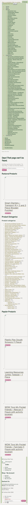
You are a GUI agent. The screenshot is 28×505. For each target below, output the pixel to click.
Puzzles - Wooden (10, 283)
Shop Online (8, 468)
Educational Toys (12, 81)
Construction (11, 75)
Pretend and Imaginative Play (15, 112)
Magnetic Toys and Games (15, 95)
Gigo (9, 32)
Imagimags (11, 35)
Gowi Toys (10, 33)
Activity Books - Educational (12, 228)
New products (11, 99)
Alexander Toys (12, 11)
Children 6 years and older (12, 238)
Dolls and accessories (14, 76)
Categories (9, 55)
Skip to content (16, 2)
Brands (8, 9)
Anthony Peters (12, 15)
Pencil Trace (11, 109)
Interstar (10, 36)
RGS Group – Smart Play (14, 46)
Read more (8, 345)
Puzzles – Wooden (13, 117)
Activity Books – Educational (15, 62)
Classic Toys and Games (14, 72)
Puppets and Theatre (13, 114)
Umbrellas (7, 299)
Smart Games (11, 48)
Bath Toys (10, 68)
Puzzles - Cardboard (10, 282)
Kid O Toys (11, 38)
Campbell (10, 21)
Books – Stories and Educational (16, 71)
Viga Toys (10, 52)
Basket (6, 475)
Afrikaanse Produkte (13, 64)
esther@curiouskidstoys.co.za (10, 484)
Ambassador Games (13, 12)
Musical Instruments (13, 98)
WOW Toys (8, 301)
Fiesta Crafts (11, 29)
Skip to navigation (7, 2)
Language (10, 91)
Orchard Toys (11, 44)
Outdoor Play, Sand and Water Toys (14, 273)
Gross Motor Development (15, 88)
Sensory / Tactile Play (13, 127)
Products (7, 143)
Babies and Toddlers (13, 66)
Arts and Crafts (12, 65)
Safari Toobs (11, 122)
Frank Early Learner (13, 31)
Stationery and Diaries (11, 295)
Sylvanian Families (13, 128)
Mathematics (11, 96)
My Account (8, 142)
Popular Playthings (13, 45)
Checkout (7, 139)
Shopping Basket (9, 145)
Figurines (10, 131)
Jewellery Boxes (9, 256)
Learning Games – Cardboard (16, 92)
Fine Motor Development (14, 82)
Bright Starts (11, 19)
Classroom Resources (14, 74)
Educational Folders (13, 79)
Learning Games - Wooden (12, 262)
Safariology (11, 124)
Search (4, 170)
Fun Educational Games (14, 86)
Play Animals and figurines (15, 111)
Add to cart (8, 213)
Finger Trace (11, 84)
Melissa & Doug (12, 42)
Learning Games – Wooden (15, 94)
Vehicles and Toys (13, 132)
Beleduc (10, 16)
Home (6, 138)
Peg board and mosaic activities (16, 108)
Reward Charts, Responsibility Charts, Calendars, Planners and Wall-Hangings (16, 120)
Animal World (11, 13)
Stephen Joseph (12, 51)
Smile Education (12, 49)
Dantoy (10, 26)
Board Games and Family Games (16, 69)
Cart (6, 502)
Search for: (5, 168)
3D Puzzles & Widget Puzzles (16, 56)
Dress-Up (10, 78)
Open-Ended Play (12, 104)
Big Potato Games (12, 18)
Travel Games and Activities (15, 129)
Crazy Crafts (11, 23)
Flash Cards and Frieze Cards (16, 85)
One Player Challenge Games (15, 102)
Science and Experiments (14, 125)
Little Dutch (11, 41)
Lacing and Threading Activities (16, 89)
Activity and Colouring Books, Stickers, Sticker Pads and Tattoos (16, 59)
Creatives (10, 25)
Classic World (11, 22)
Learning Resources (13, 39)
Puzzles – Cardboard (13, 115)
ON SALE (10, 101)
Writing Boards (9, 305)
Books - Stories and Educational (13, 236)
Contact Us (9, 135)
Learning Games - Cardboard (13, 261)
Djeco (9, 28)
